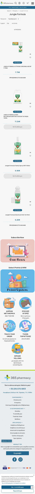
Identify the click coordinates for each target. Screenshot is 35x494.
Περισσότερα (17, 491)
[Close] (34, 475)
